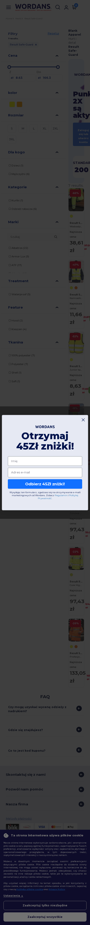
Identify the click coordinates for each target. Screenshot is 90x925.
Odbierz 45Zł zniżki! (45, 483)
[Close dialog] (83, 419)
